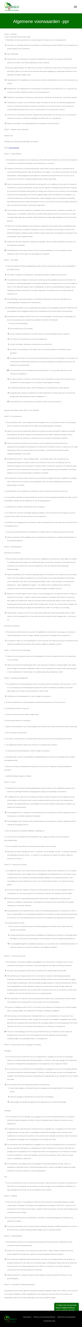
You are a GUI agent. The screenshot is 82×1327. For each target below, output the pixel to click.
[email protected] (14, 148)
